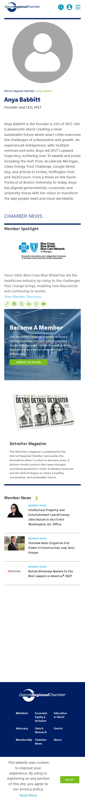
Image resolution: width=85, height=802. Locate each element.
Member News (37, 505)
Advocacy (22, 728)
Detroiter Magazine (28, 443)
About (58, 739)
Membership (24, 739)
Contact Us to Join (28, 362)
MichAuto (22, 713)
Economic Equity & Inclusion (41, 716)
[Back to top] (73, 751)
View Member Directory (22, 296)
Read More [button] (28, 795)
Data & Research (41, 730)
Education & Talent (60, 715)
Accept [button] (69, 779)
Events (58, 728)
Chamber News (41, 741)
